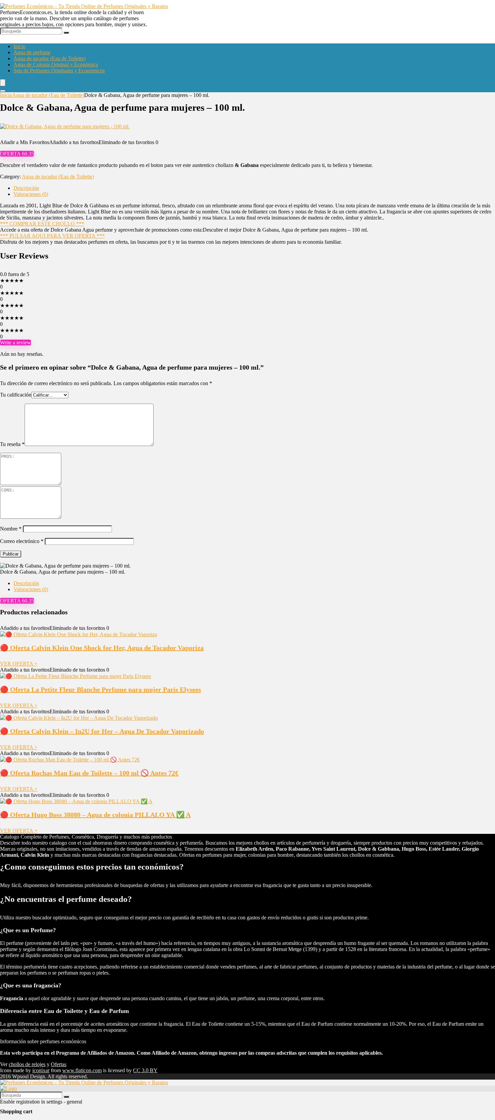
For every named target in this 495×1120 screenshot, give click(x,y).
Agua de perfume (32, 52)
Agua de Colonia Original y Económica (55, 64)
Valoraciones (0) (30, 194)
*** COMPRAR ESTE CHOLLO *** (42, 224)
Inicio (19, 46)
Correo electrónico (21, 541)
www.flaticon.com (82, 1070)
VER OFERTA (18, 664)
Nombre (11, 529)
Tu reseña (12, 444)
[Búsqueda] (66, 33)
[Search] (2, 91)
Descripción (26, 188)
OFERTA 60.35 (17, 154)
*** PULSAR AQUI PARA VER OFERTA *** (52, 236)
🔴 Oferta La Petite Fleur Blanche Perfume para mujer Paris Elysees (100, 689)
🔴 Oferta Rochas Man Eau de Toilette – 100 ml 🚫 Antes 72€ (89, 773)
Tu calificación (15, 395)
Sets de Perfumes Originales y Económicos (59, 70)
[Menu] (2, 82)
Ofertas (58, 1064)
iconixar (41, 1070)
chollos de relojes (27, 1064)
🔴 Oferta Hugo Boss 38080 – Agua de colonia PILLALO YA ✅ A (95, 814)
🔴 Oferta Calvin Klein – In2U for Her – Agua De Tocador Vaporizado (102, 731)
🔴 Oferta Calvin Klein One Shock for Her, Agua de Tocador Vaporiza (102, 647)
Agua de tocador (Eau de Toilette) (49, 58)
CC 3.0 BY (145, 1070)
